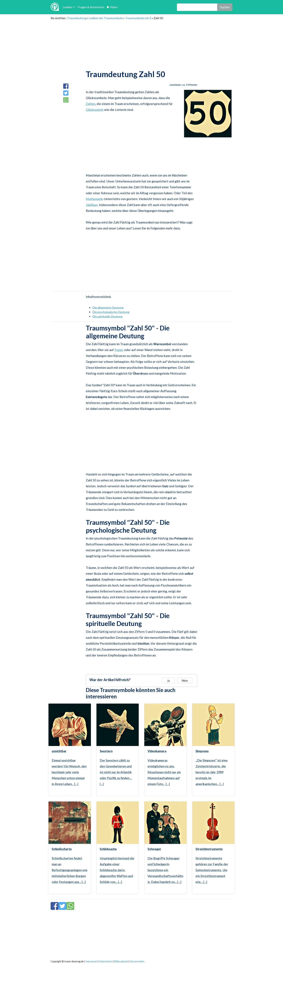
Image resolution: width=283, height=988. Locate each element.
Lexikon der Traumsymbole (106, 18)
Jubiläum (92, 205)
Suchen (225, 7)
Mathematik (94, 199)
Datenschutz (105, 961)
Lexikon (68, 7)
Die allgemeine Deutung (107, 307)
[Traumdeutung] (55, 7)
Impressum (91, 961)
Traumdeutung (76, 18)
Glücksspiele (95, 110)
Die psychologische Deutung (110, 312)
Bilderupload (120, 961)
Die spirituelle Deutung (107, 316)
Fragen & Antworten (91, 7)
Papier (118, 350)
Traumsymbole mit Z (138, 18)
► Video (112, 7)
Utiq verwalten (136, 961)
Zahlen (90, 104)
